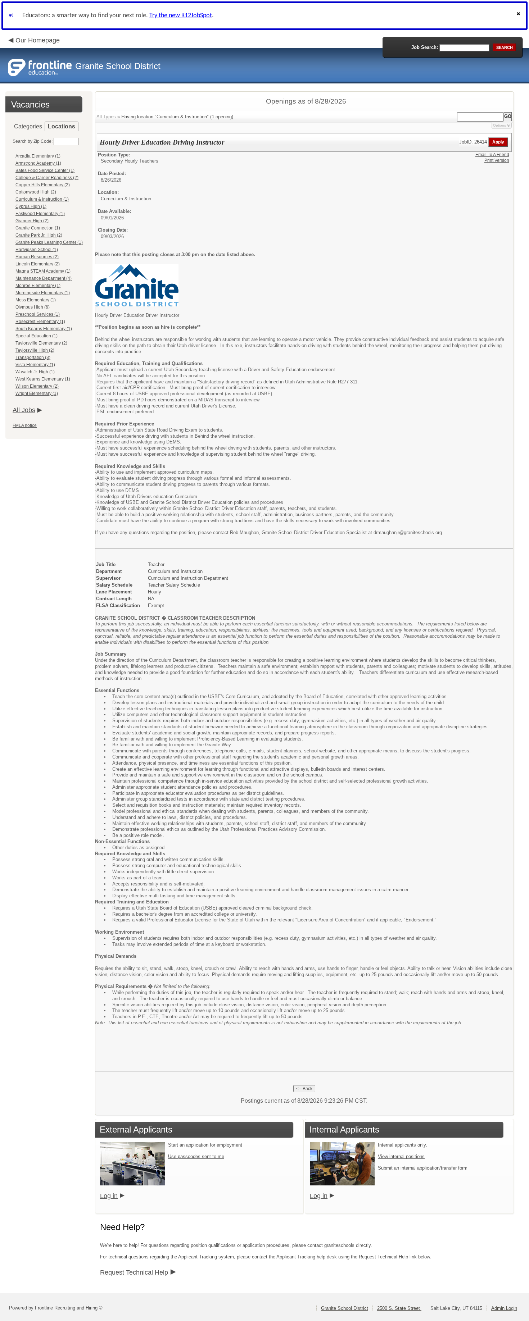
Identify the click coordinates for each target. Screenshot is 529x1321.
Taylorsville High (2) (34, 350)
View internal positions (401, 1156)
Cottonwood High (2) (35, 192)
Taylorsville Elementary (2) (41, 343)
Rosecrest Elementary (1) (40, 321)
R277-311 (347, 381)
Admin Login (504, 1308)
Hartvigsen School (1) (36, 249)
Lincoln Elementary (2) (37, 264)
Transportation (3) (32, 357)
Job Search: (424, 47)
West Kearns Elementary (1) (42, 379)
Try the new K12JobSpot (180, 15)
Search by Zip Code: (33, 141)
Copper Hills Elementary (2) (42, 184)
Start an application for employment (205, 1145)
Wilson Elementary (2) (37, 386)
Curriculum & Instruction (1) (42, 199)
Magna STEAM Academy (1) (43, 271)
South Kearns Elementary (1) (43, 328)
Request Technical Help (134, 1272)
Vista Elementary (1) (35, 364)
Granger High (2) (32, 220)
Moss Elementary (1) (35, 299)
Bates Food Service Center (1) (44, 170)
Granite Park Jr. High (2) (38, 235)
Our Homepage (37, 40)
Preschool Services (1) (37, 314)
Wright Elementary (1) (36, 393)
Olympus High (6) (32, 307)
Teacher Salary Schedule (174, 585)
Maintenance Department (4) (43, 278)
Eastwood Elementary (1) (40, 213)
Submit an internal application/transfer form (422, 1168)
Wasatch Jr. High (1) (35, 371)
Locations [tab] (61, 126)
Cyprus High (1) (30, 206)
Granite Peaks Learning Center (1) (49, 242)
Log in (109, 1196)
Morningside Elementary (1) (42, 292)
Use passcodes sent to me (196, 1156)
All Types (106, 116)
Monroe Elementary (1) (37, 285)
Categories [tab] (28, 126)
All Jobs (24, 410)
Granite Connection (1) (37, 228)
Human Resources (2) (37, 256)
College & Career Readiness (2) (46, 177)
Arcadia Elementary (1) (37, 156)
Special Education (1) (36, 335)
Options (499, 125)
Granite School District (344, 1308)
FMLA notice (25, 425)
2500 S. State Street (399, 1308)
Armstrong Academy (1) (38, 163)
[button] (519, 16)
